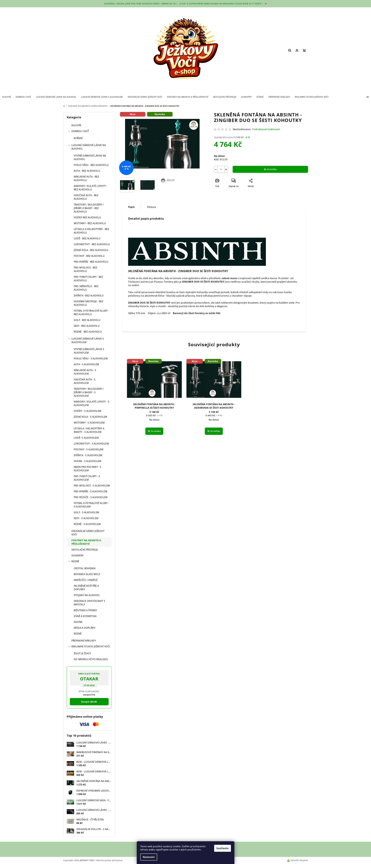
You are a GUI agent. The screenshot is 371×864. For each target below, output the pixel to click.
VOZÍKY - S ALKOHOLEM (87, 411)
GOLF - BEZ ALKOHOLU (87, 320)
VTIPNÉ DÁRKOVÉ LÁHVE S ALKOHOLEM (89, 351)
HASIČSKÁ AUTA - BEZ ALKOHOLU (86, 197)
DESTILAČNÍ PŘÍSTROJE (84, 549)
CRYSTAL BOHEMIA (85, 568)
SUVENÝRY (77, 555)
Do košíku (272, 169)
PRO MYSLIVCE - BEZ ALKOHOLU (85, 269)
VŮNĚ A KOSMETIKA (85, 616)
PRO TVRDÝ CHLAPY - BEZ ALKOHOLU (88, 278)
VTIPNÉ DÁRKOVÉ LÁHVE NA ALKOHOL (90, 157)
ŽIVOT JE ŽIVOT (82, 653)
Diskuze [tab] (151, 207)
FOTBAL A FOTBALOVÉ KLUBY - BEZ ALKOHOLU (91, 312)
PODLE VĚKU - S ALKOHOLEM (91, 358)
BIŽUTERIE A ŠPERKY (85, 610)
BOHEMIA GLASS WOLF (87, 574)
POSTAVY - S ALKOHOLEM (89, 449)
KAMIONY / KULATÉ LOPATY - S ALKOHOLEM (91, 403)
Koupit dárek (89, 701)
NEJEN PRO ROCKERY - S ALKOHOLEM (87, 468)
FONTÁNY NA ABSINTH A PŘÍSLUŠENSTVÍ (86, 542)
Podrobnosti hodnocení (266, 129)
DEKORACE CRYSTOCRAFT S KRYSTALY (89, 602)
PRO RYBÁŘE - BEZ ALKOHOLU (91, 261)
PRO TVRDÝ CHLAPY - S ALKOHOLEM (87, 478)
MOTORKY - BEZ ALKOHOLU (90, 223)
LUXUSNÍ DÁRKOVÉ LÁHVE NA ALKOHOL (88, 147)
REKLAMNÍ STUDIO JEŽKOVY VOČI (90, 646)
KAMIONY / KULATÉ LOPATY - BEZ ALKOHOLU (90, 187)
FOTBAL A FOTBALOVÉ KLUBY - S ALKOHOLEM (91, 504)
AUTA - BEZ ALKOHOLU (87, 170)
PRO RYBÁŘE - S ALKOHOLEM (90, 491)
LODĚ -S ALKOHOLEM (86, 437)
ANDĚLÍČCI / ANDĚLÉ (86, 580)
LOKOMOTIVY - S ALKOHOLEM (91, 443)
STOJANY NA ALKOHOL (87, 595)
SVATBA (78, 622)
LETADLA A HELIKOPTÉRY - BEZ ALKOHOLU (91, 230)
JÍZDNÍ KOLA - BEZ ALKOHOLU (91, 250)
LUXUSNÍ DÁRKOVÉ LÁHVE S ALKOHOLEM (87, 340)
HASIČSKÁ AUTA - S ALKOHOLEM (84, 381)
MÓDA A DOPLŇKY (84, 627)
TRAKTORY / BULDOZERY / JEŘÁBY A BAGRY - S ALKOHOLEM (89, 392)
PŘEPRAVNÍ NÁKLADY (83, 640)
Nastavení (149, 857)
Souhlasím (222, 848)
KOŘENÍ (78, 138)
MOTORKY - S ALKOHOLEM (89, 422)
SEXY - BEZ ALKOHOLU (87, 325)
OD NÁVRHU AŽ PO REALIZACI (91, 659)
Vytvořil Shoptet (299, 860)
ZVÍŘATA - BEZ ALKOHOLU (89, 295)
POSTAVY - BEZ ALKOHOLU (89, 255)
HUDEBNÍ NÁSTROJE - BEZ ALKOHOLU (88, 303)
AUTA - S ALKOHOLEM (86, 364)
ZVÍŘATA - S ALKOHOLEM (88, 455)
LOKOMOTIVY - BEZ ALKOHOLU (92, 244)
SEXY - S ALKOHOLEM (86, 518)
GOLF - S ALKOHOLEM (86, 512)
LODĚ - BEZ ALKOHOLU (87, 238)
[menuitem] (6, 97)
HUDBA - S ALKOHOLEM (87, 461)
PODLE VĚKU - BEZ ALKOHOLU (91, 165)
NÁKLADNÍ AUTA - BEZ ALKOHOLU (86, 178)
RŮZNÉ (75, 561)
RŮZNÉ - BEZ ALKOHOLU (88, 331)
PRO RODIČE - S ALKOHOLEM (91, 497)
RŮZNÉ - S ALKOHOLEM (87, 524)
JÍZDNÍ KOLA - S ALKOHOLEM (90, 416)
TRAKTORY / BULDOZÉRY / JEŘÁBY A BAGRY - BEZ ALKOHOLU (89, 208)
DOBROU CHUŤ (80, 131)
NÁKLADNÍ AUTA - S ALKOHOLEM (85, 372)
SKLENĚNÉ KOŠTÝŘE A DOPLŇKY (86, 587)
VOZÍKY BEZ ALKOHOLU (87, 217)
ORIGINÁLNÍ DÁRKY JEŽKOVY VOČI (88, 532)
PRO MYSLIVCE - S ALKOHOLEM (92, 485)
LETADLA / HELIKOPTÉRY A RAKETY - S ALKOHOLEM (89, 430)
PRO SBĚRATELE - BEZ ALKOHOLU (86, 288)
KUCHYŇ (76, 125)
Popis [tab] (131, 207)
